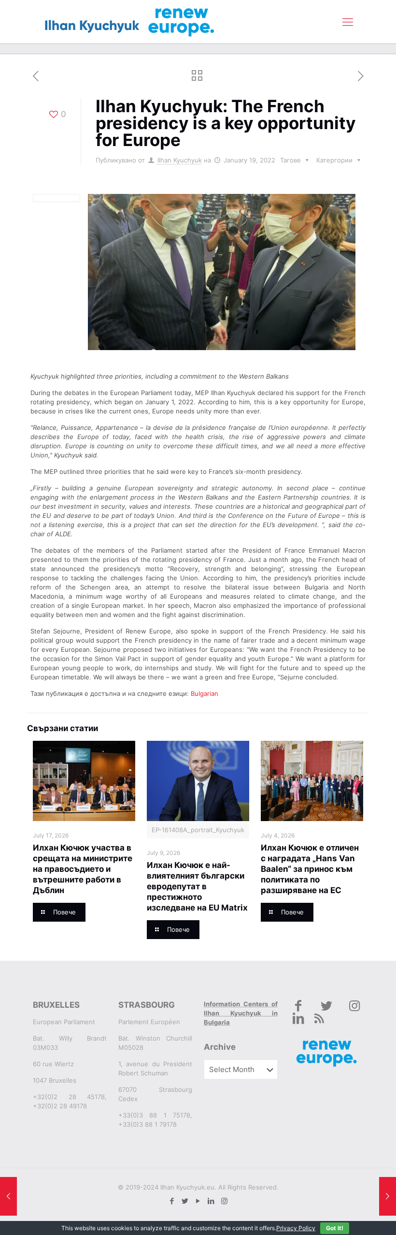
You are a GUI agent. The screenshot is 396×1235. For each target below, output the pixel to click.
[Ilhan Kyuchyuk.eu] (129, 22)
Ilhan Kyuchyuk (179, 160)
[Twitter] (185, 1201)
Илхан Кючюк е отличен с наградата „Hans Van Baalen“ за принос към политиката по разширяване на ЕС (310, 869)
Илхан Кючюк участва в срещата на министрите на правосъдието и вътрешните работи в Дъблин (82, 869)
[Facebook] (172, 1201)
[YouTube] (198, 1201)
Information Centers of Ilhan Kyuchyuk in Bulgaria (241, 1013)
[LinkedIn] (211, 1201)
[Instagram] (224, 1201)
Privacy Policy (295, 1228)
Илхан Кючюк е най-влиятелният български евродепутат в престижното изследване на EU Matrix (197, 886)
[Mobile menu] (347, 22)
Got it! (334, 1228)
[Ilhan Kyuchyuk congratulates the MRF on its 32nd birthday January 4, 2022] (8, 1196)
